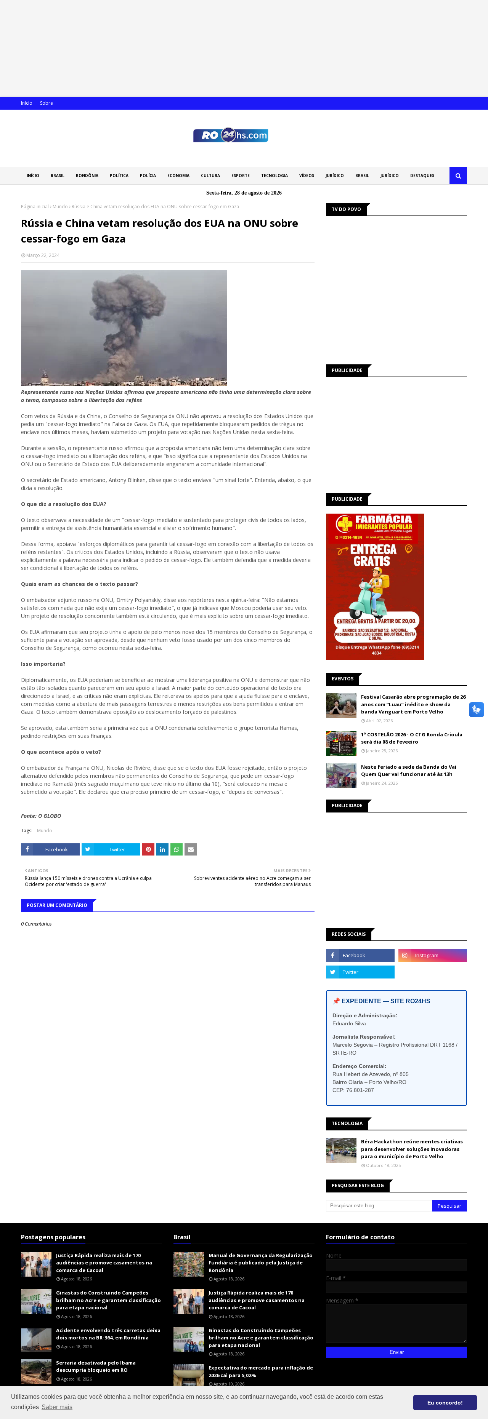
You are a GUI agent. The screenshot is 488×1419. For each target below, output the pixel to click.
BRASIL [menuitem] (57, 175)
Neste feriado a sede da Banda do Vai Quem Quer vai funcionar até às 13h (408, 770)
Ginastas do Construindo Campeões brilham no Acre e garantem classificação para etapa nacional (108, 1300)
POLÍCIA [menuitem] (148, 175)
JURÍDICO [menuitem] (335, 175)
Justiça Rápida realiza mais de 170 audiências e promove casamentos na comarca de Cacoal (104, 1263)
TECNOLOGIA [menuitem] (274, 175)
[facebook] (360, 955)
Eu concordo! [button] (445, 1403)
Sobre (46, 103)
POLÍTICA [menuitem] (119, 175)
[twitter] (360, 972)
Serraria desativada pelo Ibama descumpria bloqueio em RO (96, 1366)
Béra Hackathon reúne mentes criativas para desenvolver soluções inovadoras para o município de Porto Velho (412, 1149)
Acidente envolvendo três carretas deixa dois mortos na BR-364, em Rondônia (108, 1334)
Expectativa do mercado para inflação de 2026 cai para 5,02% (261, 1371)
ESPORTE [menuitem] (240, 175)
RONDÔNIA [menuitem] (87, 175)
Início (26, 103)
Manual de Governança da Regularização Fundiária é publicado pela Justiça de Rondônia (261, 1263)
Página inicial (35, 206)
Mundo (60, 206)
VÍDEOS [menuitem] (306, 175)
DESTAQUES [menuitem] (422, 175)
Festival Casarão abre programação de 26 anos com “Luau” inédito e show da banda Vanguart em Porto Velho (413, 704)
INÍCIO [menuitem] (33, 175)
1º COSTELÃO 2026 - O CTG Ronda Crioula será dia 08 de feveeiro (411, 738)
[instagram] (432, 955)
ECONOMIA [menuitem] (178, 175)
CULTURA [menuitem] (210, 175)
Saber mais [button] (57, 1407)
